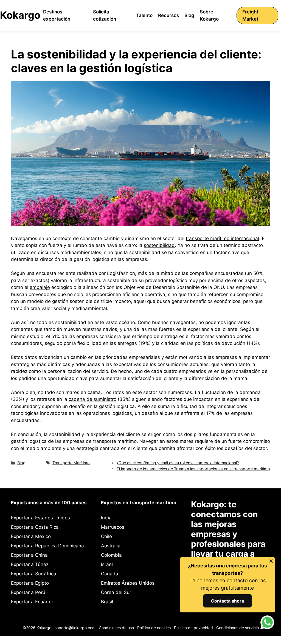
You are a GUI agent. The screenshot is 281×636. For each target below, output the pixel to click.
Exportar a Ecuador (32, 601)
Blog (21, 462)
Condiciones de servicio (237, 627)
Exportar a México (31, 536)
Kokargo (20, 15)
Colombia (111, 555)
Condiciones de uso (116, 627)
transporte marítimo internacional (222, 238)
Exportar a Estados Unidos (40, 517)
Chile (106, 536)
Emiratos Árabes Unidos (127, 583)
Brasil (107, 601)
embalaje (40, 287)
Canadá (109, 573)
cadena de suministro (92, 399)
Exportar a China (29, 555)
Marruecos (112, 527)
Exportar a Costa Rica (35, 527)
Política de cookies (154, 627)
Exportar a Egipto (30, 583)
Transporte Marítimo (71, 462)
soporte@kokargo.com (75, 627)
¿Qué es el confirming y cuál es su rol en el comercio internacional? (178, 462)
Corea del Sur (116, 592)
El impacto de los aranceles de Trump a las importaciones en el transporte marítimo (193, 468)
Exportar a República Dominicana (47, 545)
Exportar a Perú (28, 592)
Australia (110, 545)
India (106, 517)
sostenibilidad (159, 245)
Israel (107, 564)
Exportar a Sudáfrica (33, 573)
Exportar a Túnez (30, 564)
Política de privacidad (193, 627)
